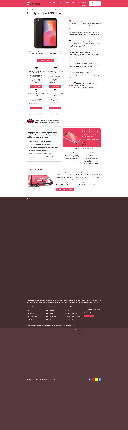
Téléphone (52, 2)
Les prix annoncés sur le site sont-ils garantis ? (41, 156)
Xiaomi (45, 9)
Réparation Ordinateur (51, 316)
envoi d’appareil (72, 302)
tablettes (57, 300)
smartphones (51, 300)
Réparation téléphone (37, 9)
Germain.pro (52, 379)
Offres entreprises (69, 319)
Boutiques (84, 2)
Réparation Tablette (50, 313)
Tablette (59, 2)
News (67, 325)
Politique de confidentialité (71, 313)
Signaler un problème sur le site (46, 325)
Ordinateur (66, 2)
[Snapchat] (96, 379)
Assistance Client (31, 319)
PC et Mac (62, 300)
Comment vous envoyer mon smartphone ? (40, 160)
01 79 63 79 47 (87, 312)
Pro (78, 2)
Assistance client (30, 325)
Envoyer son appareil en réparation (58, 325)
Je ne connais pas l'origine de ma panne (40, 141)
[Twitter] (100, 379)
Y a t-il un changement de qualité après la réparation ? (44, 147)
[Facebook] (90, 379)
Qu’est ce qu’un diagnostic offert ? (38, 150)
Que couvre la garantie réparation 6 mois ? (40, 153)
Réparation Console (50, 319)
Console (73, 2)
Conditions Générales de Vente (72, 316)
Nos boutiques (30, 313)
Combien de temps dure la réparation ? (39, 144)
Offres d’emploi (36, 325)
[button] (44, 141)
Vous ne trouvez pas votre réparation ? (85, 84)
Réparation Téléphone (51, 310)
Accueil (29, 9)
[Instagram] (93, 379)
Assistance (84, 5)
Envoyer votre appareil (32, 316)
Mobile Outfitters (72, 325)
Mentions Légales (69, 310)
